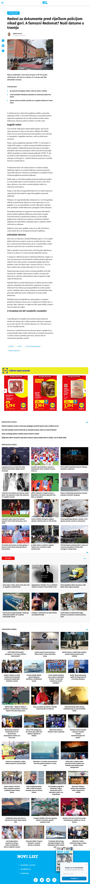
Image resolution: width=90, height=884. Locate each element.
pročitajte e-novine (28, 865)
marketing (25, 873)
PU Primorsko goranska (33, 346)
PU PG (19, 346)
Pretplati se (74, 878)
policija (11, 346)
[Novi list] (45, 2)
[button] (85, 391)
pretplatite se (26, 869)
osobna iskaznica (14, 350)
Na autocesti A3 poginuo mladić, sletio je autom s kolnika (28, 91)
